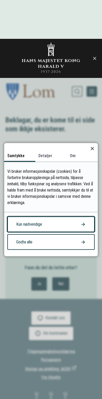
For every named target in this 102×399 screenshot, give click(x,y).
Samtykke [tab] (16, 155)
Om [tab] (73, 155)
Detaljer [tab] (45, 155)
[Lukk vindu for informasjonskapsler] (92, 148)
